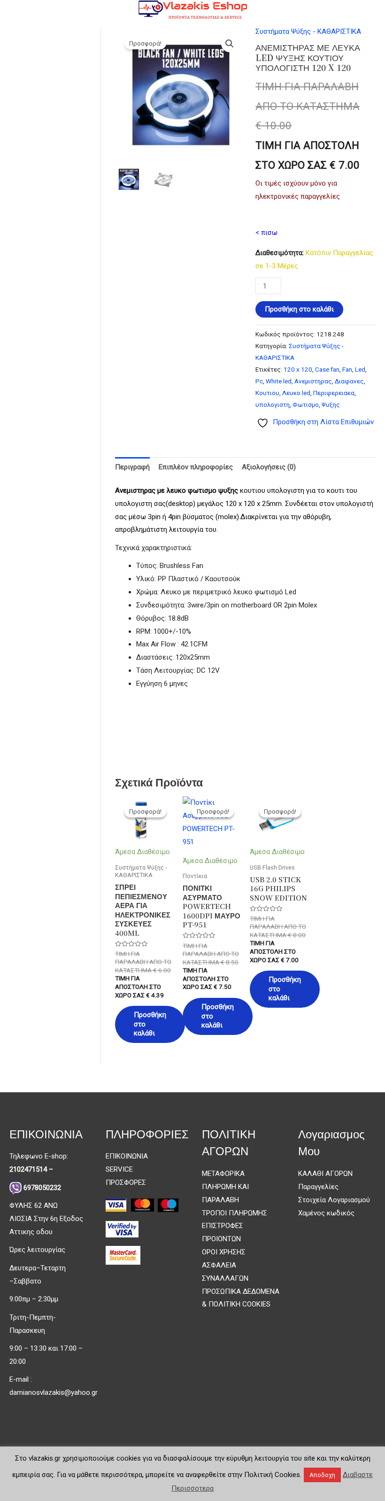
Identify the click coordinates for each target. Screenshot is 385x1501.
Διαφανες (349, 381)
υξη (228, 490)
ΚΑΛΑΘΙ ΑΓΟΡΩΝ (325, 1173)
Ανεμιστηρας (313, 381)
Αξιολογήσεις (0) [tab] (269, 467)
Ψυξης (331, 404)
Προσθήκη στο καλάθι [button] (150, 1024)
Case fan (327, 369)
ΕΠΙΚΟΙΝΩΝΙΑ (127, 1156)
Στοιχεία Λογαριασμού (334, 1200)
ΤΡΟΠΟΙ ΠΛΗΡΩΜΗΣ (234, 1213)
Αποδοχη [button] (322, 1474)
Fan (347, 369)
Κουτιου (267, 393)
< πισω (266, 232)
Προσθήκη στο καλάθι (299, 309)
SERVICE (119, 1169)
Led (360, 369)
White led (279, 381)
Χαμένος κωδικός (326, 1213)
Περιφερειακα (333, 393)
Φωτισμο (306, 404)
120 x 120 (298, 369)
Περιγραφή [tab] (132, 467)
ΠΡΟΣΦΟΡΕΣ (126, 1182)
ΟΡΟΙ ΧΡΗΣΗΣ (224, 1252)
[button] (229, 43)
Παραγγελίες (318, 1186)
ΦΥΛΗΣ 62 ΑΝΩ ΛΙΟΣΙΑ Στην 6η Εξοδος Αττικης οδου (46, 1218)
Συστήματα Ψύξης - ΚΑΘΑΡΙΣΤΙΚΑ (308, 31)
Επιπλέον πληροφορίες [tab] (196, 467)
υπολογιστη (272, 404)
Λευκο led (296, 393)
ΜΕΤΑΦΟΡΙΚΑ (223, 1173)
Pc (259, 381)
